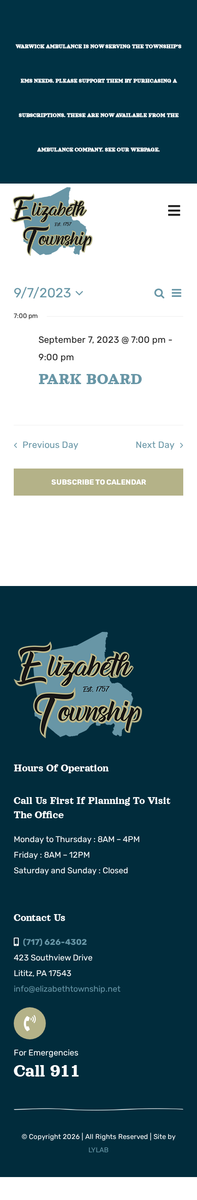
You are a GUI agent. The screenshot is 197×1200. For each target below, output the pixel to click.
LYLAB (98, 1150)
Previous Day (50, 444)
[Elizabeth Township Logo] (78, 636)
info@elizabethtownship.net (67, 989)
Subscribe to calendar (98, 482)
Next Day (155, 444)
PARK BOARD (90, 379)
